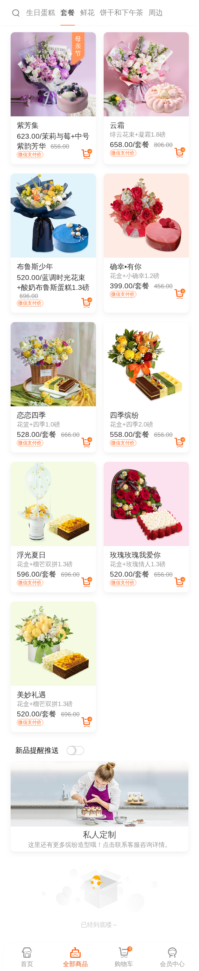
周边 (155, 13)
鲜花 (87, 13)
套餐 (67, 13)
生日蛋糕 (40, 13)
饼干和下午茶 (121, 13)
